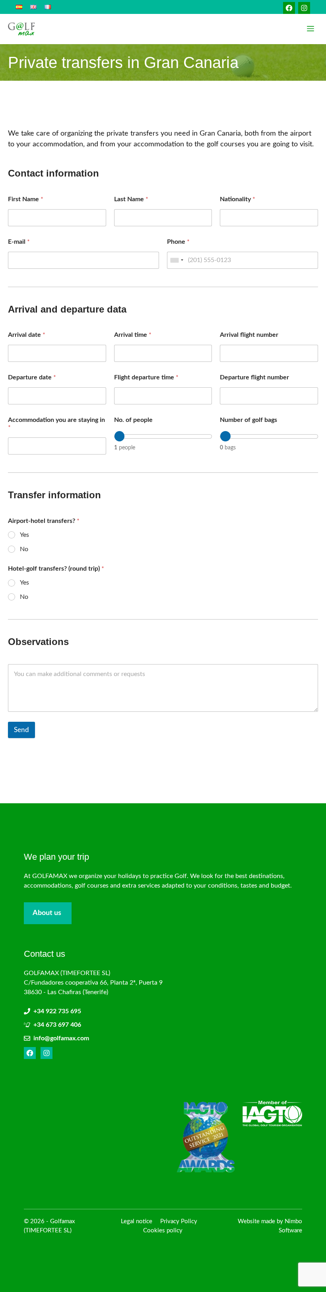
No (24, 549)
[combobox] (176, 260)
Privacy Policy (178, 1221)
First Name (25, 199)
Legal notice (136, 1221)
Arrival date (26, 335)
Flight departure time (146, 377)
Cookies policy (162, 1231)
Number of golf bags (248, 420)
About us (47, 913)
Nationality (237, 199)
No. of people (133, 420)
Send (21, 730)
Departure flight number (254, 377)
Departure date (32, 377)
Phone (178, 242)
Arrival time (132, 335)
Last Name (131, 199)
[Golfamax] (21, 29)
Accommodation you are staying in (56, 424)
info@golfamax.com (61, 1038)
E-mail (19, 242)
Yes (24, 535)
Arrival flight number (249, 335)
